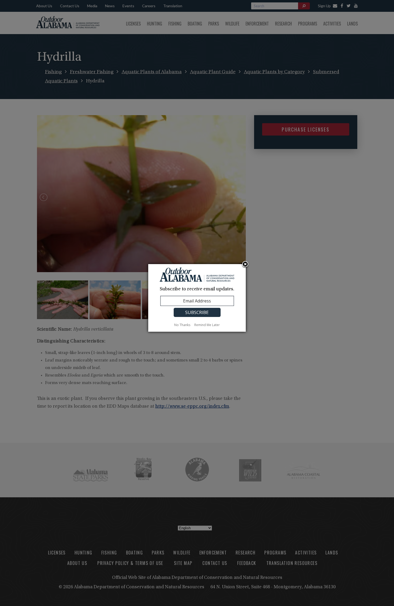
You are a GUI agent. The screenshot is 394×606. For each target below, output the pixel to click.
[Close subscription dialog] (245, 265)
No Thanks (182, 325)
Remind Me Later (207, 325)
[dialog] (197, 298)
